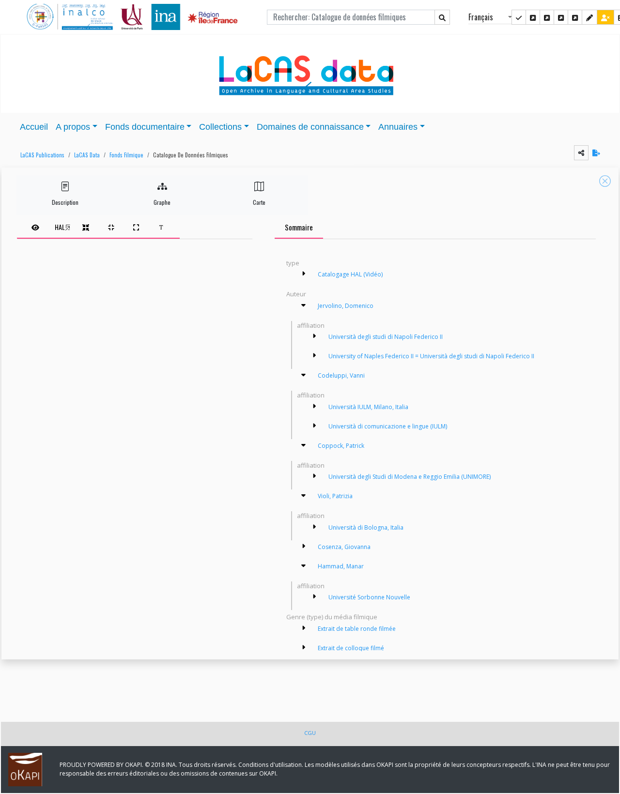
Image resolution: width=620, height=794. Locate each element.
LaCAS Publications (42, 155)
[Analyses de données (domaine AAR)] (561, 17)
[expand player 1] (85, 227)
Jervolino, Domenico (345, 306)
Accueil (34, 127)
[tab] (98, 227)
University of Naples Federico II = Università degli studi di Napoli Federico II (431, 356)
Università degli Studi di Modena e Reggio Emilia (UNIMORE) (409, 477)
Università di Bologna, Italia (365, 527)
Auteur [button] (296, 294)
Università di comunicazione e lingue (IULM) (387, 426)
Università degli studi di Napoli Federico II (385, 337)
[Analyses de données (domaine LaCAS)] (575, 17)
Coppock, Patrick (341, 446)
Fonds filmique (126, 155)
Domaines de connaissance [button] (310, 127)
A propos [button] (73, 127)
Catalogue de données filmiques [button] (190, 155)
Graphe (162, 202)
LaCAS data (87, 155)
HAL (60, 227)
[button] (40, 155)
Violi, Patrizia (335, 496)
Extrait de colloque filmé (351, 648)
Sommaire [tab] (299, 227)
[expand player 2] (111, 227)
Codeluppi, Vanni (341, 375)
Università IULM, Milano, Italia (368, 407)
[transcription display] (161, 227)
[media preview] (35, 227)
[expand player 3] (136, 227)
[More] (303, 273)
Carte (259, 202)
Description (65, 202)
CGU (310, 732)
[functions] (589, 17)
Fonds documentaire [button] (145, 127)
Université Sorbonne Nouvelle (369, 597)
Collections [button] (220, 127)
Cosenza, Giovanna (344, 547)
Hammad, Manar (341, 566)
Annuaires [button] (398, 127)
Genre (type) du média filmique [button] (331, 616)
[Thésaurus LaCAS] (533, 17)
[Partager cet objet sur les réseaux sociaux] (581, 152)
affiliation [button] (311, 325)
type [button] (292, 263)
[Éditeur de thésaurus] (547, 17)
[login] (605, 17)
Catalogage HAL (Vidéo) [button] (350, 274)
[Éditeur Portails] (519, 17)
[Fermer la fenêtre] (605, 181)
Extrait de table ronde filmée (357, 629)
